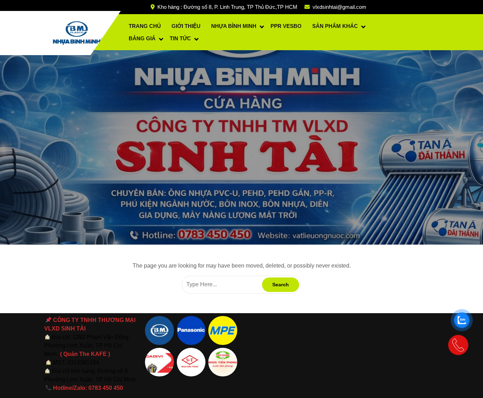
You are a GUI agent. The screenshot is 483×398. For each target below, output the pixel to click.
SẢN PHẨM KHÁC (335, 26)
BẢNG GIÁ (142, 38)
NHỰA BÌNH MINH (233, 26)
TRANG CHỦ (145, 26)
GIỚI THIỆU (185, 26)
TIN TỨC (180, 38)
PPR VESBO (286, 26)
